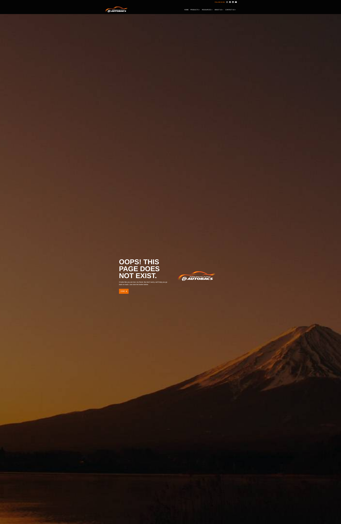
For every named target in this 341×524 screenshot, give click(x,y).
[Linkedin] (233, 2)
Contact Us (230, 9)
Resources (206, 9)
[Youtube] (236, 2)
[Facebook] (230, 2)
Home (186, 9)
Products (194, 9)
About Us (218, 9)
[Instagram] (227, 2)
